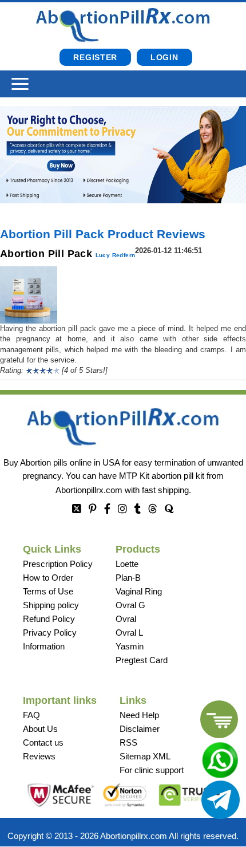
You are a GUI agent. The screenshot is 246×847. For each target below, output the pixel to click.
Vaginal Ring (139, 591)
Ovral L (129, 632)
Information (44, 646)
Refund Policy (49, 619)
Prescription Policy (58, 564)
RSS (128, 742)
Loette (127, 564)
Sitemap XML (145, 756)
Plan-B (128, 577)
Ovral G (130, 605)
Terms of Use (48, 591)
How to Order (48, 577)
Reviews (39, 756)
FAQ (31, 715)
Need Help (139, 715)
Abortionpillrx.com (88, 490)
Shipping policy (51, 605)
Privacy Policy (50, 632)
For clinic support (152, 770)
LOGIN (164, 57)
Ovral (126, 619)
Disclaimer (140, 729)
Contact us (43, 742)
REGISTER (95, 57)
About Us (40, 729)
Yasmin (130, 646)
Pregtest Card (142, 660)
